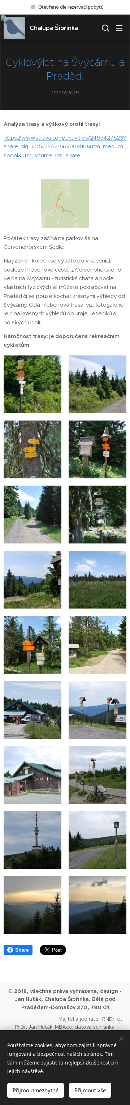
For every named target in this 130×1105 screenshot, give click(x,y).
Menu (119, 28)
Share (22, 950)
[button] (105, 28)
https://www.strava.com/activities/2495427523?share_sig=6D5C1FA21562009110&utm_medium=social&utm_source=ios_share (65, 146)
